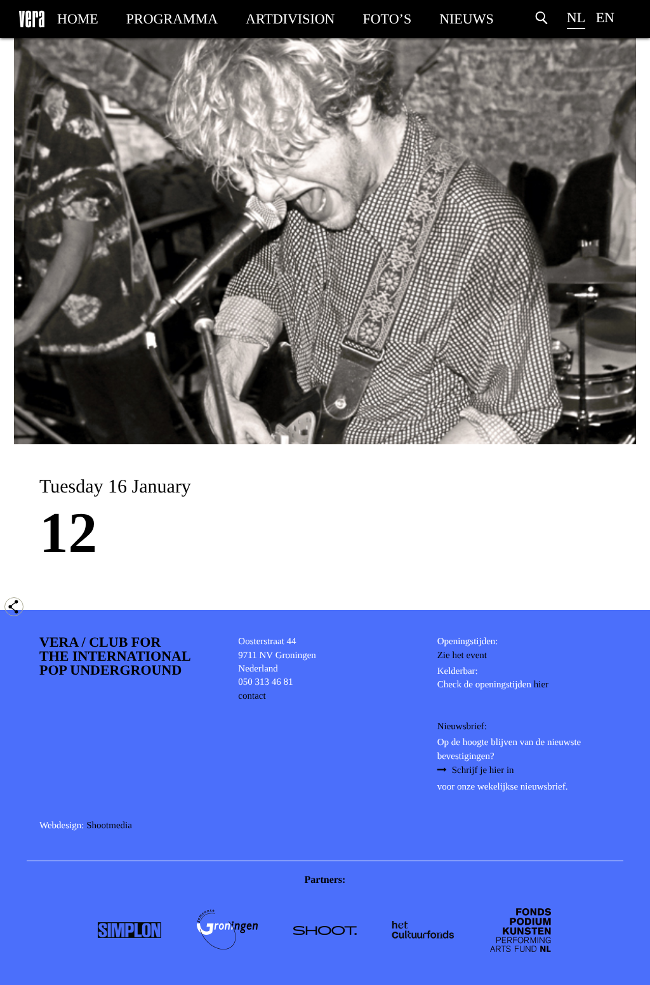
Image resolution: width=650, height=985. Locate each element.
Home (77, 19)
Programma (172, 19)
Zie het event (462, 656)
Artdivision (290, 19)
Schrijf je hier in (483, 770)
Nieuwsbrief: (462, 727)
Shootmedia (109, 826)
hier (541, 685)
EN (605, 17)
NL (576, 17)
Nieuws (466, 19)
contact (251, 696)
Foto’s (387, 19)
